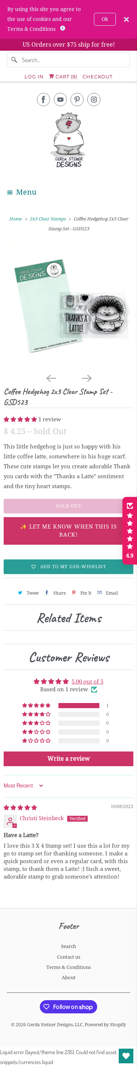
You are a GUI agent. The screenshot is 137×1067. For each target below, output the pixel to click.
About (69, 977)
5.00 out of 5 (87, 681)
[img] (20, 807)
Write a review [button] (68, 758)
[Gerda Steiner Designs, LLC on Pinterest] (77, 99)
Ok (105, 19)
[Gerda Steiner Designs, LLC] (68, 141)
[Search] (14, 60)
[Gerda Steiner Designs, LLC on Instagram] (93, 99)
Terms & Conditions (68, 967)
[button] (21, 419)
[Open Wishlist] (126, 1056)
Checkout (98, 76)
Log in (34, 76)
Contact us (68, 957)
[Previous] (51, 378)
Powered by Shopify (105, 1024)
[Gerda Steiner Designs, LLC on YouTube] (60, 99)
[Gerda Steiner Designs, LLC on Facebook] (43, 99)
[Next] (87, 378)
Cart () (65, 76)
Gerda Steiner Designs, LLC (55, 1024)
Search (68, 946)
